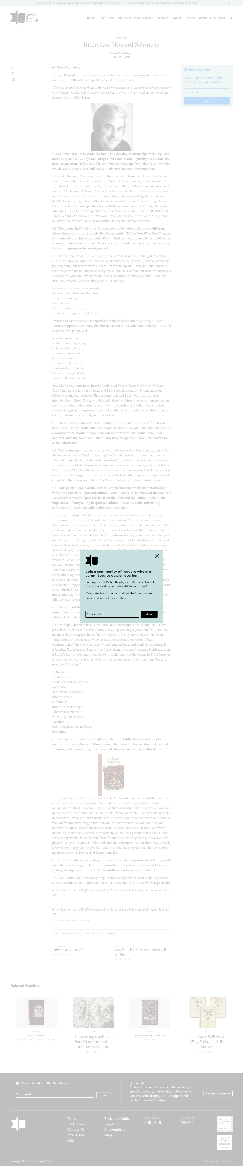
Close (157, 556)
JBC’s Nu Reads (112, 582)
